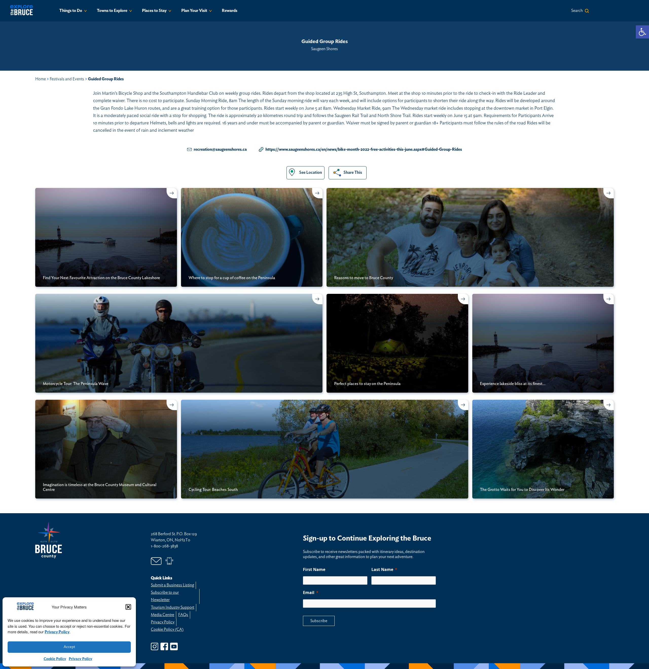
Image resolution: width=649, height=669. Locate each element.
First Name (314, 569)
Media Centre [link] (162, 615)
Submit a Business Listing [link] (172, 585)
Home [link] (40, 79)
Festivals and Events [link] (67, 79)
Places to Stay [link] (154, 11)
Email (308, 592)
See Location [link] (310, 172)
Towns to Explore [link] (112, 11)
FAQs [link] (183, 615)
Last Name (382, 569)
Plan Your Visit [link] (194, 11)
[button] (128, 606)
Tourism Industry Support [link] (172, 607)
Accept (69, 647)
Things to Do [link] (70, 11)
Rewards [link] (229, 11)
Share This (353, 172)
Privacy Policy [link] (57, 632)
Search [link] (577, 11)
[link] (642, 32)
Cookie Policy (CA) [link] (167, 629)
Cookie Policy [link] (55, 659)
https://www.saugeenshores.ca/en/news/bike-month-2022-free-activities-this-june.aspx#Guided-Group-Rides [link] (363, 149)
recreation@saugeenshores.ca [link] (220, 149)
